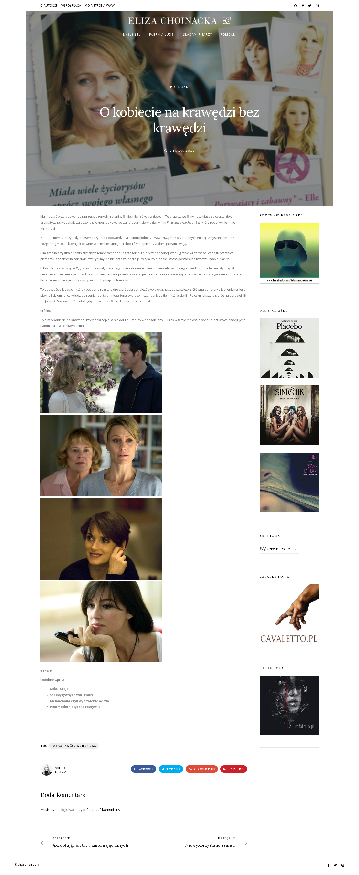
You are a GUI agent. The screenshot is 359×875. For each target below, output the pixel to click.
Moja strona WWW (100, 5)
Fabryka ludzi (162, 34)
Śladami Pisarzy (197, 34)
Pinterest (235, 769)
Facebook (145, 769)
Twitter (173, 769)
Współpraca (71, 5)
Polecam (228, 34)
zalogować (66, 809)
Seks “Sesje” (60, 688)
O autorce (49, 5)
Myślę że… (132, 34)
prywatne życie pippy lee (73, 745)
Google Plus (204, 769)
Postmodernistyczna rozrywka (75, 706)
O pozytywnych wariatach (71, 695)
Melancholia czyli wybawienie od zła (79, 701)
